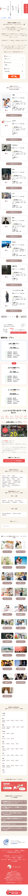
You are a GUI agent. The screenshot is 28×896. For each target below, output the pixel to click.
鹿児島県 (8, 767)
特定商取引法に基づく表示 (14, 852)
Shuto (14, 242)
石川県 (8, 738)
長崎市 (13, 475)
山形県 (21, 720)
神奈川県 (8, 727)
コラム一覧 (3, 859)
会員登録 (19, 857)
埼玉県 (17, 727)
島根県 (12, 755)
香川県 (8, 760)
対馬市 (8, 475)
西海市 (21, 477)
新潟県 (12, 733)
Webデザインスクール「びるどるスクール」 (14, 878)
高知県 (12, 760)
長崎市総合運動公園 (6, 513)
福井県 (12, 738)
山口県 (21, 755)
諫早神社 (4, 500)
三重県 (16, 743)
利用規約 (6, 440)
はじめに (8, 8)
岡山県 (3, 755)
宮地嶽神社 (14, 502)
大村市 (3, 480)
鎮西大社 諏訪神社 (6, 502)
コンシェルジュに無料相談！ (14, 461)
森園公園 (4, 515)
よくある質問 (18, 8)
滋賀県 (16, 748)
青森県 (3, 720)
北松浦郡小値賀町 (17, 482)
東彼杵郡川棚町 (11, 483)
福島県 (3, 721)
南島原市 (4, 483)
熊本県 (16, 765)
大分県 (21, 765)
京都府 (12, 748)
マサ (13, 193)
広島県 (8, 755)
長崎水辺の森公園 (17, 513)
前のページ (4, 316)
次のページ (23, 316)
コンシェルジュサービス (17, 856)
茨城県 (22, 727)
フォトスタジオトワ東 (17, 290)
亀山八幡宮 (10, 500)
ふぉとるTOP (3, 17)
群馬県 (8, 728)
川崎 (13, 95)
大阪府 (3, 748)
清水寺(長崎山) (18, 500)
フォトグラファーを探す (10, 8)
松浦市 (3, 486)
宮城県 (12, 720)
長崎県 (9, 17)
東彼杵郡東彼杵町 (16, 485)
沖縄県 (3, 772)
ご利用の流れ (6, 856)
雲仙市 (13, 479)
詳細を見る (13, 115)
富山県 (3, 738)
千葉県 (13, 727)
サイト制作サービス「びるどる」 (14, 875)
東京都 (3, 727)
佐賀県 (8, 765)
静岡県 (8, 743)
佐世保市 (9, 480)
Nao (13, 169)
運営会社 (22, 850)
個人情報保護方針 (14, 843)
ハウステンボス (5, 526)
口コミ (16, 8)
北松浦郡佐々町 (16, 480)
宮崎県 (3, 767)
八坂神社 (21, 502)
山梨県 (3, 733)
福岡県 (3, 765)
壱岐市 (3, 475)
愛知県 (3, 743)
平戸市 (8, 486)
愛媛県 (3, 760)
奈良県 (21, 748)
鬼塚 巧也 (14, 266)
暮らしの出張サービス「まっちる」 (14, 879)
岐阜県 (12, 743)
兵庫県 (8, 748)
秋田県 (16, 720)
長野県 (8, 733)
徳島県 (16, 760)
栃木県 (3, 728)
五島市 (3, 479)
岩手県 (8, 720)
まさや (14, 121)
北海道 (3, 715)
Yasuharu (14, 145)
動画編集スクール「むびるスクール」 (14, 877)
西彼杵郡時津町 (5, 477)
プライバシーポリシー (7, 850)
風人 (13, 217)
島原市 (18, 479)
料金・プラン (13, 8)
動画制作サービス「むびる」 (14, 872)
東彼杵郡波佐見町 (6, 485)
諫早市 (8, 479)
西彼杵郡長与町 (14, 477)
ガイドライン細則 (11, 857)
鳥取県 (16, 755)
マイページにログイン (21, 8)
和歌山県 (4, 750)
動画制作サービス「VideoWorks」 (14, 874)
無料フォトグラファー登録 (14, 859)
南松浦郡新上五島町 (6, 482)
